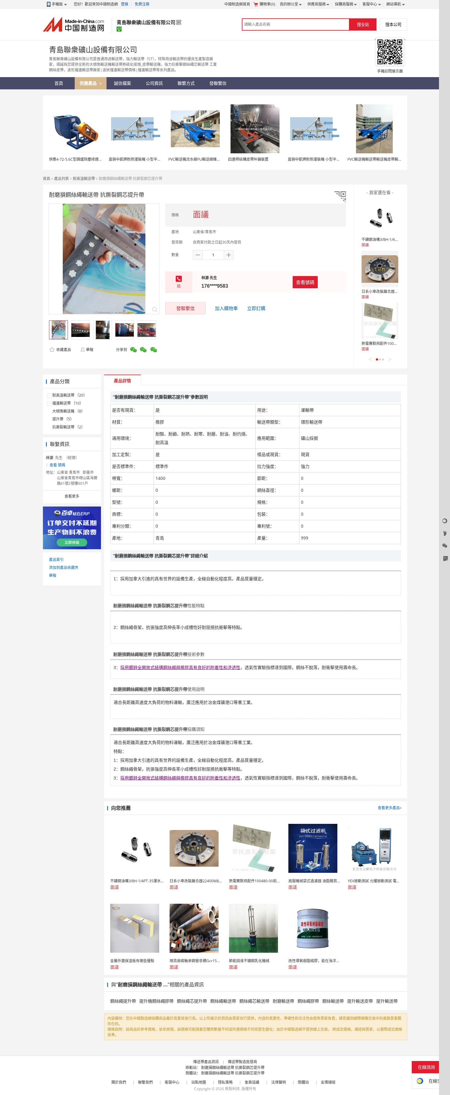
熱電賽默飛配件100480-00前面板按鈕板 (395, 343)
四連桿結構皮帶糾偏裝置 (248, 159)
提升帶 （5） (63, 419)
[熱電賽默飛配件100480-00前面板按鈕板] (380, 321)
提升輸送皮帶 (360, 1001)
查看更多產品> (390, 807)
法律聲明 (278, 1082)
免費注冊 (142, 4)
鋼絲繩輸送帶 (223, 1001)
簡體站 (303, 1082)
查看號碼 (305, 282)
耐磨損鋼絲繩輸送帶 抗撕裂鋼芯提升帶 (232, 1067)
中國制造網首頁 (237, 4)
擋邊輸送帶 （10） (67, 403)
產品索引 (56, 559)
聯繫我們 (145, 1082)
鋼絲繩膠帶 (308, 1001)
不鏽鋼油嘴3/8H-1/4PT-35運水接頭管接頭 (396, 239)
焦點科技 (232, 1088)
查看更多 (72, 496)
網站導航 (393, 4)
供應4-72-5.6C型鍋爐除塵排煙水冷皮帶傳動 (85, 159)
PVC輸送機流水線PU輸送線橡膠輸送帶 (199, 159)
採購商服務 (344, 4)
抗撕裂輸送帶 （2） (68, 427)
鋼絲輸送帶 (333, 1001)
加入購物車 (226, 308)
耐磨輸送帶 (283, 1001)
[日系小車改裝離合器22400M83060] (380, 269)
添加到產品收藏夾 (63, 567)
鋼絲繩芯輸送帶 (254, 1001)
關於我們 (118, 1082)
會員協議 (252, 1082)
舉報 (89, 349)
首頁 (46, 178)
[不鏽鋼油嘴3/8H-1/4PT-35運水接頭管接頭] (380, 217)
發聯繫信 (185, 308)
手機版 (57, 4)
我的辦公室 (289, 4)
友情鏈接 (328, 1082)
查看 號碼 (57, 465)
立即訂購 (256, 308)
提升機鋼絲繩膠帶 (156, 1001)
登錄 (124, 4)
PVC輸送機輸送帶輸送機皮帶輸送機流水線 (382, 159)
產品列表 (61, 178)
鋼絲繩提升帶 (123, 1001)
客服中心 (369, 4)
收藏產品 (63, 349)
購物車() (267, 4)
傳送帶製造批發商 (242, 1061)
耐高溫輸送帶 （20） (69, 395)
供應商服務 (316, 4)
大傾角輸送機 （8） (68, 411)
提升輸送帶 (387, 1001)
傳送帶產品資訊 (206, 1061)
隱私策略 (225, 1082)
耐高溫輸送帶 (84, 178)
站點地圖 (198, 1082)
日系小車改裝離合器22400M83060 (390, 291)
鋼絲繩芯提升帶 (192, 1001)
